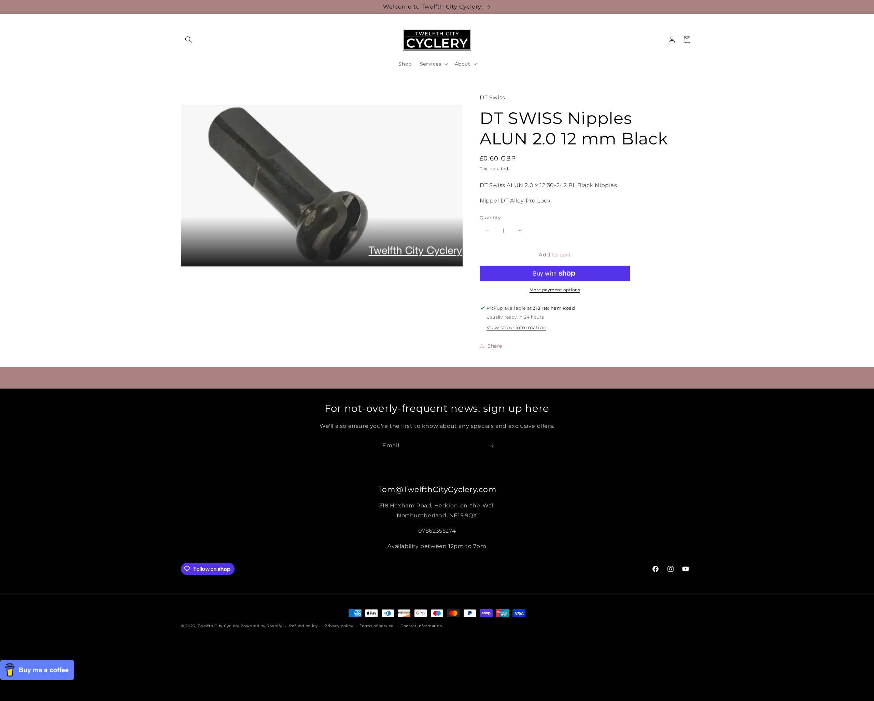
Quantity (490, 217)
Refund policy (303, 625)
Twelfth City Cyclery (218, 625)
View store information (516, 327)
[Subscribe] (490, 445)
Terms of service (377, 625)
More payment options (555, 289)
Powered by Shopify (261, 625)
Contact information (421, 625)
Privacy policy (338, 625)
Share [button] (495, 346)
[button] (188, 39)
